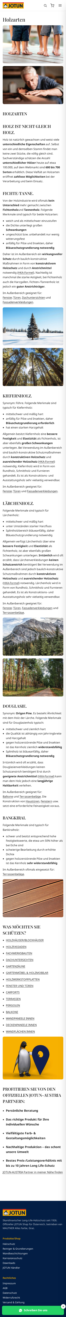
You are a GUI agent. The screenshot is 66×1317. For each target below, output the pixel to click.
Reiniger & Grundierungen (18, 1248)
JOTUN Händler (11, 1267)
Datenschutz (10, 1292)
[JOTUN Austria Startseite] (13, 5)
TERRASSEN (13, 999)
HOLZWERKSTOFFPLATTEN (23, 979)
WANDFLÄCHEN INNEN (20, 1031)
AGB (5, 1288)
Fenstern (46, 801)
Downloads (9, 1263)
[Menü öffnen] (60, 5)
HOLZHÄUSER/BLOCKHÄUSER (25, 940)
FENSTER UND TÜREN (19, 986)
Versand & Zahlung (14, 1302)
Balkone (8, 796)
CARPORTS (13, 992)
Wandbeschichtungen (15, 1253)
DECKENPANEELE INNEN (21, 1025)
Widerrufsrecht (11, 1297)
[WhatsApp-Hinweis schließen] (63, 1306)
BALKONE (12, 1012)
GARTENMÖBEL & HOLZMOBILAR (27, 973)
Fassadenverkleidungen (18, 302)
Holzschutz (9, 1244)
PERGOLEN (13, 1005)
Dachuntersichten (33, 297)
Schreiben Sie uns (35, 1310)
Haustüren (32, 801)
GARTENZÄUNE (15, 966)
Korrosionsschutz (12, 1258)
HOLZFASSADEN (16, 947)
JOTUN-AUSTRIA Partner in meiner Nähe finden (33, 1172)
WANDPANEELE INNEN (20, 1018)
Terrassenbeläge (13, 612)
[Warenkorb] (52, 5)
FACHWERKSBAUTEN (19, 953)
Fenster (7, 297)
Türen (17, 297)
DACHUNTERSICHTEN (19, 960)
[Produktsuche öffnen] (45, 5)
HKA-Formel (25, 272)
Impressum (9, 1283)
